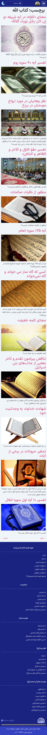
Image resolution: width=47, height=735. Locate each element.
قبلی (43, 538)
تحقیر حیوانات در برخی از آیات (27, 454)
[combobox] (14, 3)
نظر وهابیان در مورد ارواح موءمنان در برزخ (27, 103)
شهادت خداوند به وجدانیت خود (25, 411)
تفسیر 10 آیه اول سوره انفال (25, 500)
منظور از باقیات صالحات (28, 192)
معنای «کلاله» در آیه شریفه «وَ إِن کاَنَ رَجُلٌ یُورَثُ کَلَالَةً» (24, 19)
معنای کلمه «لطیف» (32, 320)
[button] (44, 3)
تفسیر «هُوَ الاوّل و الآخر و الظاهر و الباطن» (27, 152)
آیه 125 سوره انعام (32, 230)
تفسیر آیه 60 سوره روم (29, 62)
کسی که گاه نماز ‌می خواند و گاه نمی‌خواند (25, 274)
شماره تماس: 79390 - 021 (23, 732)
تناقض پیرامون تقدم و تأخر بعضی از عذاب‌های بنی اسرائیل (25, 363)
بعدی (4, 538)
